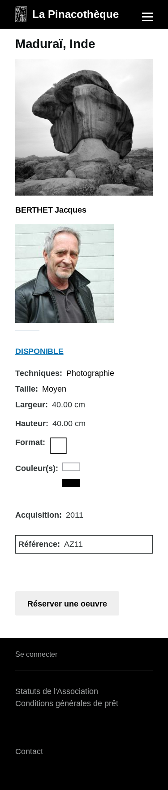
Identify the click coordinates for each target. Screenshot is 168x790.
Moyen (54, 388)
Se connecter (36, 654)
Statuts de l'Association (56, 691)
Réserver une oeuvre (67, 603)
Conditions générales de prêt (66, 703)
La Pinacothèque (75, 14)
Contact (29, 751)
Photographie (90, 373)
